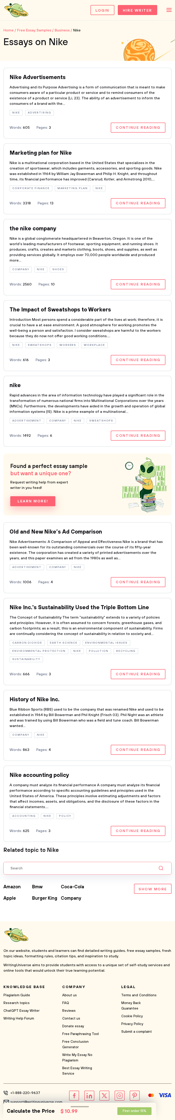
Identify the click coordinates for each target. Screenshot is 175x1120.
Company (71, 898)
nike (15, 385)
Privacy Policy (132, 1024)
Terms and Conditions (139, 995)
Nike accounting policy (39, 775)
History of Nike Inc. (34, 699)
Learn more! (33, 501)
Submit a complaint (136, 1032)
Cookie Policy (132, 1016)
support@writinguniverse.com (36, 1102)
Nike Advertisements (38, 77)
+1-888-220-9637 (25, 1093)
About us (69, 995)
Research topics (16, 1003)
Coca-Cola (72, 887)
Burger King (44, 898)
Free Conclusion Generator (75, 1044)
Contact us (71, 1018)
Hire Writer (137, 10)
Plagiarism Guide (16, 995)
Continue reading (138, 127)
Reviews (69, 1011)
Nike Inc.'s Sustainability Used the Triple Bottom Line (79, 607)
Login (102, 10)
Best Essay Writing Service (77, 1071)
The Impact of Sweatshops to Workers (60, 309)
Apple (9, 898)
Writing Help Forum (18, 1018)
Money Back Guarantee (131, 1006)
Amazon (12, 887)
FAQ (65, 1003)
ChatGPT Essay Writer (21, 1011)
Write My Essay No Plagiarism (77, 1058)
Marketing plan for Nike (41, 153)
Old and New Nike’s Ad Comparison (56, 532)
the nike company (33, 228)
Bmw (37, 887)
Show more (153, 889)
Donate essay (73, 1026)
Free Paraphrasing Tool (80, 1034)
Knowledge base (24, 987)
